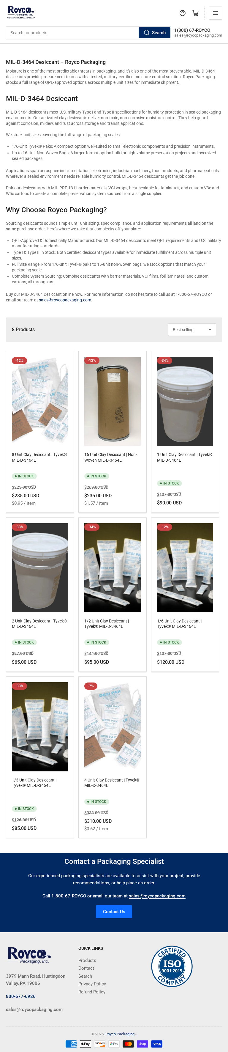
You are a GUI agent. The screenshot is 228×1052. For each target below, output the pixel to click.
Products (87, 960)
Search (159, 32)
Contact (86, 968)
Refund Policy (91, 992)
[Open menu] (215, 13)
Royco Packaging (119, 1034)
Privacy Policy (92, 984)
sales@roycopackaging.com (65, 300)
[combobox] (88, 32)
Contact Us (114, 911)
